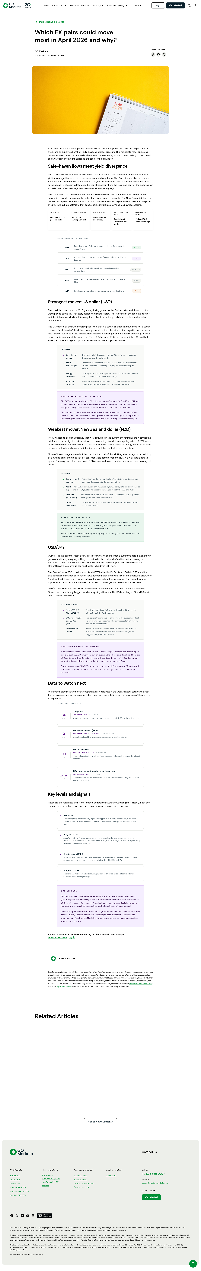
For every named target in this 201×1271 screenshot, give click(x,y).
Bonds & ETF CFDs (18, 1195)
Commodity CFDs (18, 1187)
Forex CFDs (15, 1175)
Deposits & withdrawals (84, 1183)
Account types (80, 1175)
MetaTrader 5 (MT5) (50, 1182)
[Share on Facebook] (158, 54)
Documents (111, 1175)
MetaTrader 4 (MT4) (51, 1179)
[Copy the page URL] (153, 54)
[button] (60, 5)
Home (46, 5)
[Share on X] (164, 54)
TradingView (47, 1175)
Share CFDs (15, 1179)
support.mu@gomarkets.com (155, 1183)
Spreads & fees (80, 1179)
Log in (158, 5)
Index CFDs (15, 1183)
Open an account (81, 1187)
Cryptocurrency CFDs (19, 1191)
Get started (175, 5)
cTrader (45, 1186)
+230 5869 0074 (154, 1174)
